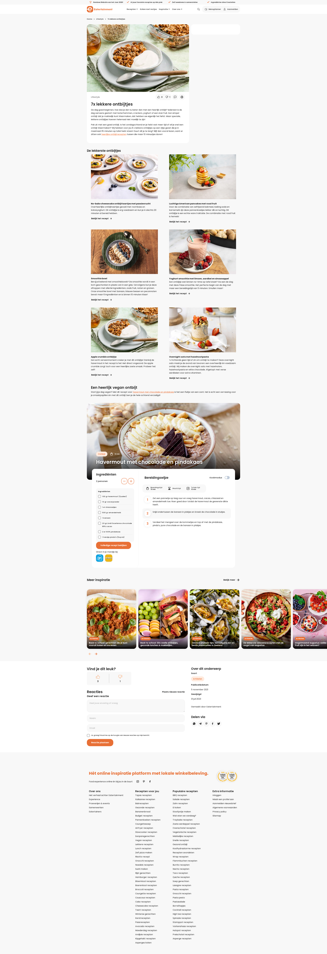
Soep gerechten (181, 881)
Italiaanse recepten (145, 799)
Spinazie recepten (182, 918)
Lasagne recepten (182, 885)
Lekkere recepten (144, 844)
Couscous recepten (145, 897)
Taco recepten (180, 873)
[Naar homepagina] (99, 9)
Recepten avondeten (183, 852)
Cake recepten (143, 901)
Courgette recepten (145, 893)
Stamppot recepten (183, 922)
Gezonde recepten (144, 807)
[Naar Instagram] (138, 781)
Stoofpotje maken (182, 811)
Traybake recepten (182, 819)
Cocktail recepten (182, 909)
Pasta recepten (181, 889)
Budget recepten (144, 815)
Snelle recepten (181, 840)
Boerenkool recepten (146, 885)
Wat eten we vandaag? (184, 815)
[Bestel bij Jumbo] (108, 558)
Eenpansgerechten (145, 836)
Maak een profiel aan (223, 799)
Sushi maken (141, 868)
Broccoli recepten (144, 889)
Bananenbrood (142, 811)
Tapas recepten (143, 795)
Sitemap (217, 815)
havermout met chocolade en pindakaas (153, 392)
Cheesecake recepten (146, 905)
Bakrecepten (142, 803)
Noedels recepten (144, 864)
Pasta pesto (179, 897)
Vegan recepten (143, 840)
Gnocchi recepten (144, 860)
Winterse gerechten (145, 914)
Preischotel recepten (183, 934)
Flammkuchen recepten (185, 860)
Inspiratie (163, 9)
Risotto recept (142, 856)
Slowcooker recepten (146, 832)
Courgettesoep (143, 823)
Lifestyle (99, 19)
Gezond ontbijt (180, 844)
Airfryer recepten (144, 828)
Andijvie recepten (144, 934)
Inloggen (217, 795)
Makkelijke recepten (183, 836)
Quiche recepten (181, 877)
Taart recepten (143, 909)
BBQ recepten (180, 795)
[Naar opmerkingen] (175, 97)
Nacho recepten (181, 868)
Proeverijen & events (99, 803)
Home (89, 19)
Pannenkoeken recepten (147, 819)
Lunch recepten (143, 848)
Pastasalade (179, 901)
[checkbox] (227, 477)
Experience (94, 799)
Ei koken (177, 807)
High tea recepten (182, 914)
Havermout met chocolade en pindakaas (149, 462)
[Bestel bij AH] (99, 558)
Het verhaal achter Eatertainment (106, 795)
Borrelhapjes (179, 905)
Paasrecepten (142, 922)
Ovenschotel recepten (184, 828)
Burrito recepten (181, 864)
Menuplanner (215, 9)
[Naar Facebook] (150, 781)
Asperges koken (143, 942)
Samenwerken (96, 807)
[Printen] (182, 97)
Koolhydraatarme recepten (187, 848)
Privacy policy (219, 811)
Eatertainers (95, 811)
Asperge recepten (182, 938)
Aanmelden (232, 9)
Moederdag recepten (146, 930)
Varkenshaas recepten (184, 926)
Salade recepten (181, 799)
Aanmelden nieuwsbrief (224, 803)
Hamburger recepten (146, 877)
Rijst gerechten (142, 873)
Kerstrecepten (142, 918)
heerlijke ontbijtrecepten (113, 134)
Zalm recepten (180, 803)
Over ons (176, 9)
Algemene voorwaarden (225, 807)
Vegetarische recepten (184, 832)
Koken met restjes (148, 9)
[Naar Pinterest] (144, 781)
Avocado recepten (144, 926)
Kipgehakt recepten (145, 938)
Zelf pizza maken (143, 852)
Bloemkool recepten (145, 881)
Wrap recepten (180, 856)
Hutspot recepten (182, 930)
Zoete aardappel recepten (186, 823)
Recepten (131, 9)
